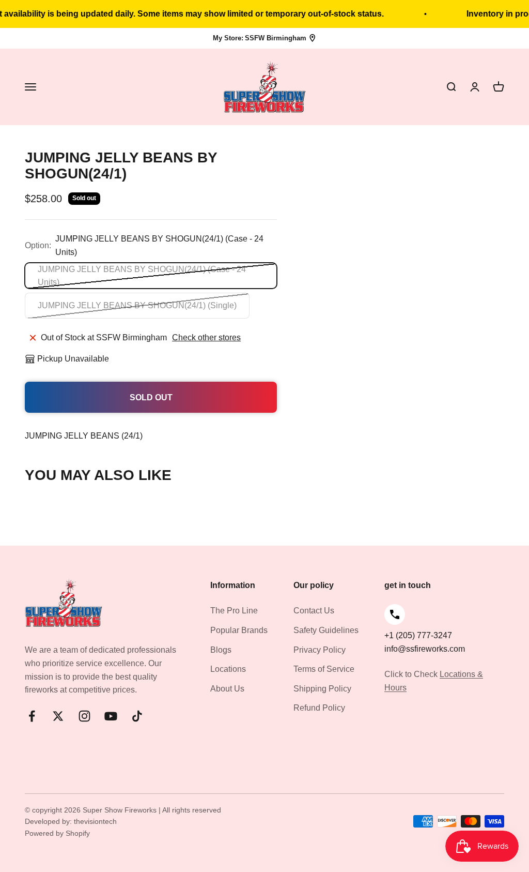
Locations (228, 669)
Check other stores (206, 337)
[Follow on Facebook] (32, 716)
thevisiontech (95, 821)
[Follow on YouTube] (111, 716)
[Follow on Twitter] (58, 716)
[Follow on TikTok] (137, 716)
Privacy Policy (319, 649)
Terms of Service (323, 669)
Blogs (220, 649)
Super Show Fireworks (121, 810)
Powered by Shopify (57, 833)
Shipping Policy (322, 688)
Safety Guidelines (326, 630)
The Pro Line (234, 610)
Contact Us (313, 610)
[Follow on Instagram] (84, 716)
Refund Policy (319, 707)
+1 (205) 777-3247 (418, 635)
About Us (227, 688)
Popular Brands (239, 630)
